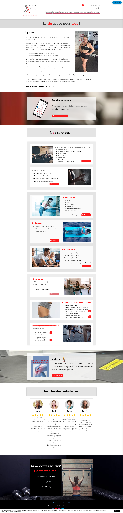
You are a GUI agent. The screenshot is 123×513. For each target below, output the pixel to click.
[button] (98, 8)
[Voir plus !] (89, 311)
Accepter (117, 510)
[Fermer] (121, 511)
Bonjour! (110, 510)
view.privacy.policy (17, 511)
